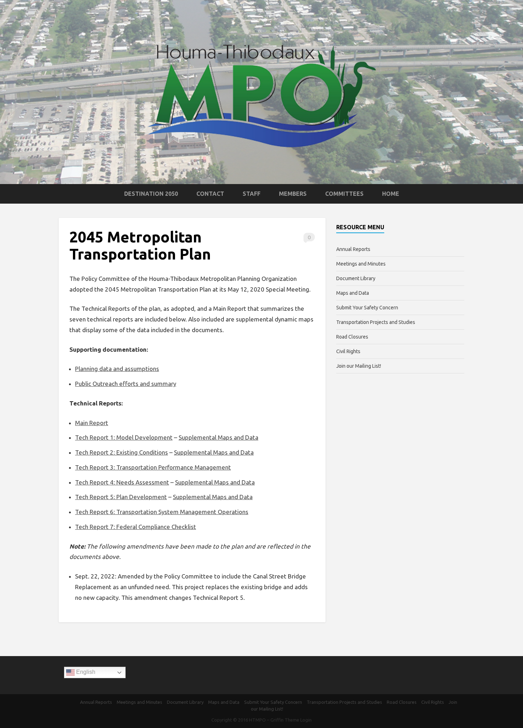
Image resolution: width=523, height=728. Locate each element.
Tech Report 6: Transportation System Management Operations (161, 511)
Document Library (355, 278)
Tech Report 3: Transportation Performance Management (153, 467)
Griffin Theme (284, 719)
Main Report (91, 422)
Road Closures (352, 337)
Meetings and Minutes (361, 264)
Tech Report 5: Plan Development (121, 496)
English (85, 672)
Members (293, 193)
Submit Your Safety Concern (367, 307)
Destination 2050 (151, 193)
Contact (210, 193)
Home (390, 193)
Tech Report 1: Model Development (124, 437)
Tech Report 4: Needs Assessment (122, 482)
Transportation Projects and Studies (375, 322)
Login (306, 719)
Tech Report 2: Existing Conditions (121, 452)
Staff (251, 193)
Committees (344, 193)
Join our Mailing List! (358, 366)
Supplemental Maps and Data (218, 437)
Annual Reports (353, 249)
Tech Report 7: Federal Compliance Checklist (135, 526)
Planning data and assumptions (117, 368)
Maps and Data (352, 293)
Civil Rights (348, 351)
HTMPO (257, 719)
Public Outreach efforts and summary (125, 383)
